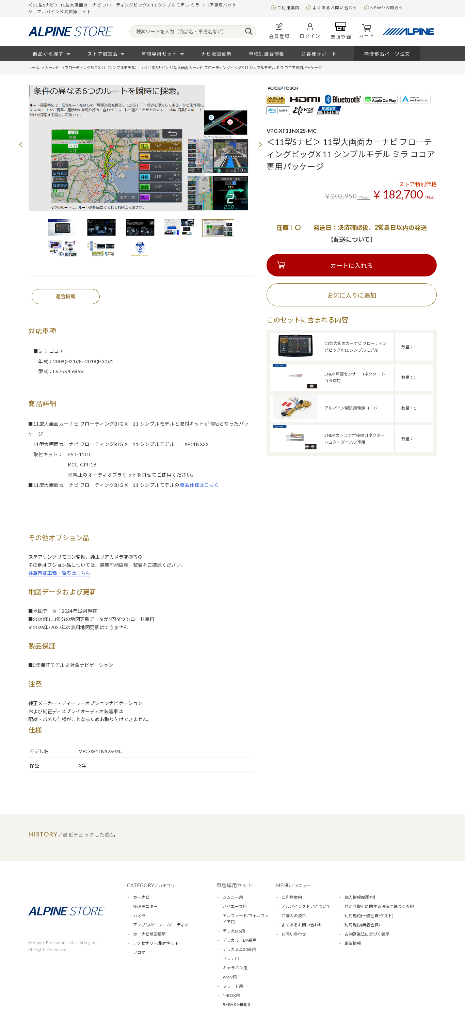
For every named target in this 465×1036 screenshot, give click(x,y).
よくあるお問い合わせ (334, 7)
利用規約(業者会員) (362, 924)
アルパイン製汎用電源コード (351, 408)
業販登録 (341, 37)
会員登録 (279, 36)
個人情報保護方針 (360, 897)
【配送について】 (351, 239)
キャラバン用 (235, 967)
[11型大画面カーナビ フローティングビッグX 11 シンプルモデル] (295, 356)
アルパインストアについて (306, 906)
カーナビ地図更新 (149, 934)
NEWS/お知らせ (386, 7)
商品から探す (48, 54)
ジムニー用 (233, 897)
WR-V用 (230, 976)
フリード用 (233, 986)
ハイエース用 (235, 906)
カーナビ (141, 897)
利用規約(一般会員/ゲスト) (369, 915)
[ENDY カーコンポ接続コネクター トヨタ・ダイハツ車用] (295, 448)
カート (366, 35)
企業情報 (352, 943)
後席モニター (145, 906)
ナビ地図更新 (216, 54)
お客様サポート (319, 54)
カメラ (139, 915)
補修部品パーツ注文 (387, 54)
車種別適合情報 (267, 54)
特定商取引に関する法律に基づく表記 (379, 906)
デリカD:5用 (234, 931)
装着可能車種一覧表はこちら (59, 573)
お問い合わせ (294, 934)
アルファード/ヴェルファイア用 (246, 918)
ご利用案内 (288, 7)
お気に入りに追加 (351, 295)
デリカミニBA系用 (240, 940)
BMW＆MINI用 (236, 1004)
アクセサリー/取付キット (156, 943)
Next (260, 144)
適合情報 (65, 296)
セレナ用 (231, 958)
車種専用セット (159, 54)
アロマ (139, 952)
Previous (21, 144)
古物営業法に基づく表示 (366, 934)
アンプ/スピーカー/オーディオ (161, 924)
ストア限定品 (102, 54)
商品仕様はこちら (199, 485)
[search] (248, 32)
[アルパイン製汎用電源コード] (295, 417)
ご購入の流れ (294, 915)
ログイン (310, 36)
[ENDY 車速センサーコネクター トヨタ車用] (295, 387)
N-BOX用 (231, 995)
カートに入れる (351, 265)
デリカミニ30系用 (239, 949)
